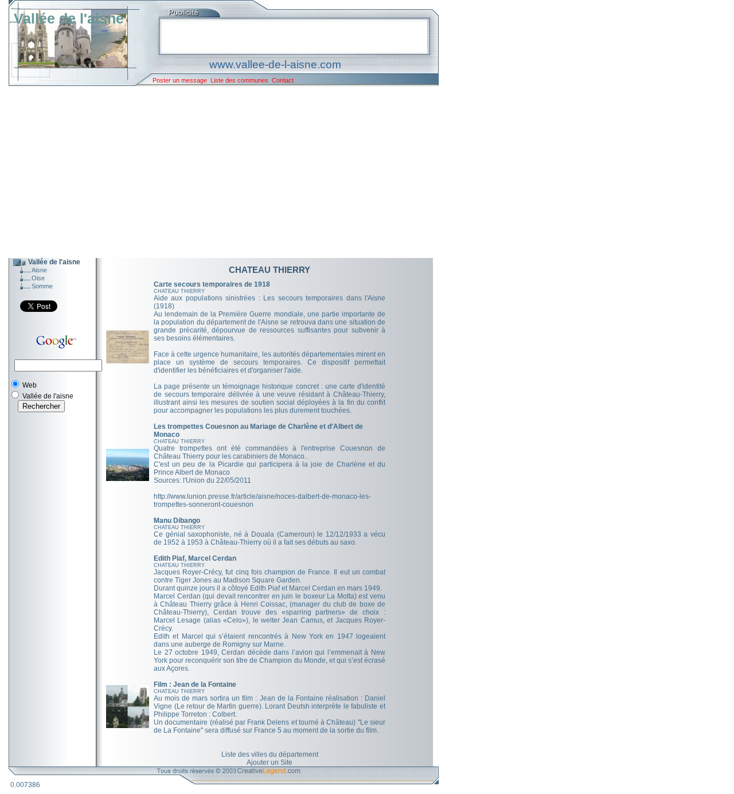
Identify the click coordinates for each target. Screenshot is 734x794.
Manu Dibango (177, 521)
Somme (42, 286)
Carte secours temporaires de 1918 (212, 284)
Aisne (39, 270)
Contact (283, 80)
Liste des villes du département (269, 754)
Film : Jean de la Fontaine (195, 684)
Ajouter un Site (269, 762)
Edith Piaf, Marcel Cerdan (195, 558)
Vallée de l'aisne (69, 18)
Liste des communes (239, 80)
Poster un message (180, 80)
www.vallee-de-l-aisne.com (275, 64)
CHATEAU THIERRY (179, 291)
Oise (38, 278)
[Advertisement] (215, 172)
